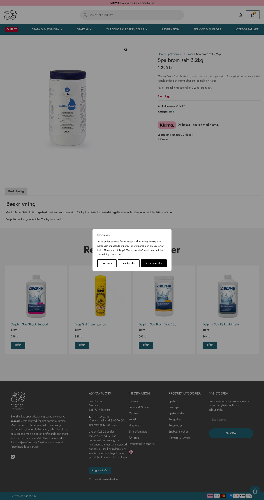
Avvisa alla (129, 263)
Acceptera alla (154, 263)
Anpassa (107, 263)
